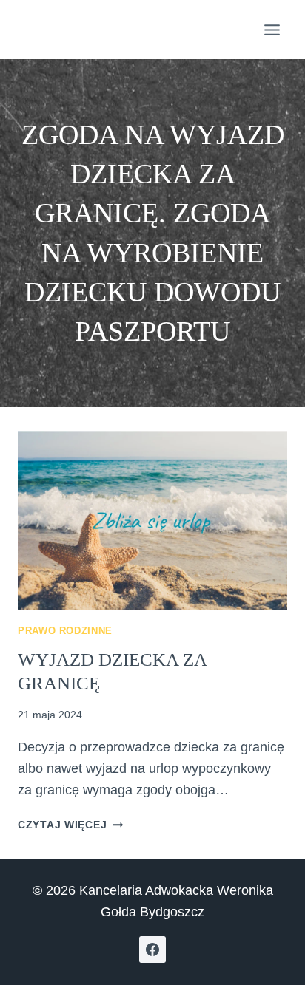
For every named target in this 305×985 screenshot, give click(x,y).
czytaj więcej (70, 825)
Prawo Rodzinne (65, 631)
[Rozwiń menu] (271, 29)
